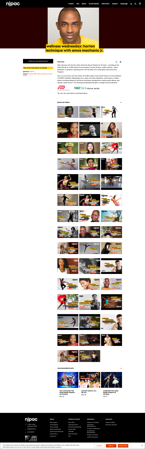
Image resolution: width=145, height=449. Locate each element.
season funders (110, 422)
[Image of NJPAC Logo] (13, 3)
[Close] (142, 445)
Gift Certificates (72, 434)
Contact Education (92, 437)
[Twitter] (120, 62)
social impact (54, 424)
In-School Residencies (93, 428)
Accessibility (30, 432)
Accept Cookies (123, 445)
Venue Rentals (54, 427)
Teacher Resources (92, 435)
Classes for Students (93, 422)
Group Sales (72, 429)
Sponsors (109, 419)
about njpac (53, 422)
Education (90, 419)
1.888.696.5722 (31, 429)
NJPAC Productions (55, 429)
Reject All (111, 445)
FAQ (69, 436)
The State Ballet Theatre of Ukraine (67, 392)
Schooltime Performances (91, 425)
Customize (99, 445)
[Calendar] (140, 3)
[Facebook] (116, 62)
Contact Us (53, 436)
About (52, 419)
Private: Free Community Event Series (37, 74)
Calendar (71, 431)
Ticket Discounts (73, 424)
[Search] (135, 4)
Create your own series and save (38, 61)
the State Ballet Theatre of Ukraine (110, 392)
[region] (72, 445)
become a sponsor (111, 424)
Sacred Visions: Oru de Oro (88, 391)
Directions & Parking (74, 427)
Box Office (71, 422)
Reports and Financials (56, 431)
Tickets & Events (74, 419)
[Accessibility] (131, 4)
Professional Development (91, 431)
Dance (32, 71)
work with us (54, 434)
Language (124, 4)
